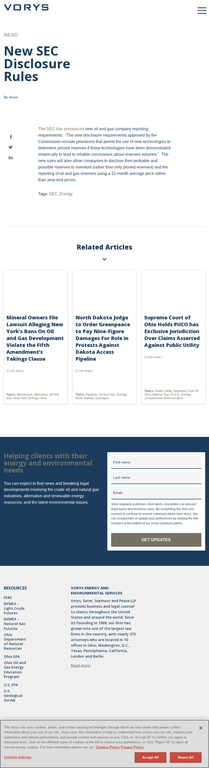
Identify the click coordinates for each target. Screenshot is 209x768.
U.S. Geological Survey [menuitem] (13, 695)
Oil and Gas (107, 394)
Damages (102, 398)
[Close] (200, 728)
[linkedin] (10, 157)
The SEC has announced (61, 129)
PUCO (175, 394)
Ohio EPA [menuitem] (12, 656)
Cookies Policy (108, 747)
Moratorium (25, 394)
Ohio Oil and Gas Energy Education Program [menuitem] (15, 669)
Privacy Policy (132, 747)
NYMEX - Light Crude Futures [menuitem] (14, 608)
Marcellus (41, 394)
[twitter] (10, 147)
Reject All (185, 757)
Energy (66, 194)
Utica (43, 398)
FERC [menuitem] (8, 597)
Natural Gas (160, 394)
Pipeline (91, 394)
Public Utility (163, 391)
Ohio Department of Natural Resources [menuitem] (15, 641)
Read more (80, 665)
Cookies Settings (17, 757)
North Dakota (84, 398)
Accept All (150, 757)
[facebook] (10, 137)
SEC (53, 194)
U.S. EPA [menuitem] (11, 685)
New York (20, 398)
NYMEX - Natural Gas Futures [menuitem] (14, 624)
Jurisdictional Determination (163, 398)
